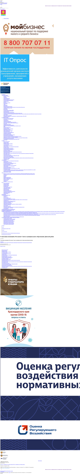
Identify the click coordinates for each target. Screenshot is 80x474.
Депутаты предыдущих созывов (8, 156)
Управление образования (7, 121)
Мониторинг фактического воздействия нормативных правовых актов (14, 216)
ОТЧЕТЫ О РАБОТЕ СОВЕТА (8, 143)
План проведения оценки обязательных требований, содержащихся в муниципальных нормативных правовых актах (20, 212)
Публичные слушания (7, 150)
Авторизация (2, 471)
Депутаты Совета (6, 142)
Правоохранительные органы (8, 106)
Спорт (4, 104)
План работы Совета (7, 154)
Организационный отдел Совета (8, 148)
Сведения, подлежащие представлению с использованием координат (13, 170)
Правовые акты (6, 161)
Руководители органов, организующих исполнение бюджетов (12, 136)
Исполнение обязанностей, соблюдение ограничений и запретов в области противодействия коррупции (17, 266)
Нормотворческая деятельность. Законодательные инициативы (11, 260)
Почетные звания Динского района (9, 110)
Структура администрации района (9, 118)
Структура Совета (6, 144)
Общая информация (6, 183)
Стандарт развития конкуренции (8, 100)
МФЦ (4, 126)
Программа (5, 123)
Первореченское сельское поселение (9, 222)
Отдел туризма (6, 205)
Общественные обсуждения (8, 203)
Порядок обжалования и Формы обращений (10, 165)
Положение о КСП (6, 185)
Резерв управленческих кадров (8, 130)
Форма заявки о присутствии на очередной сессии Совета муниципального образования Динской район (19, 153)
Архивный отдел (6, 200)
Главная (3, 225)
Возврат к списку (2, 246)
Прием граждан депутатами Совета (9, 157)
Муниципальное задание (7, 167)
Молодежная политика (7, 102)
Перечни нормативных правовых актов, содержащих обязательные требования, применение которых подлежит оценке (21, 213)
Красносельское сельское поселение (9, 223)
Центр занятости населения (8, 115)
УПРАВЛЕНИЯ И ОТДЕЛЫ (6, 195)
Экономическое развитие (7, 124)
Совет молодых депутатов (5, 263)
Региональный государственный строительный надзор (11, 139)
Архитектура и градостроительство (9, 132)
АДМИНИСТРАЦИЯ (5, 117)
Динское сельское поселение (8, 218)
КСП (2, 182)
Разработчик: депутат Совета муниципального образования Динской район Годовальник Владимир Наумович (16, 242)
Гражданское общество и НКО (8, 131)
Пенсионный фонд (6, 111)
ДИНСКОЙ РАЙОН (5, 95)
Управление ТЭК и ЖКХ (7, 202)
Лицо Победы (6, 114)
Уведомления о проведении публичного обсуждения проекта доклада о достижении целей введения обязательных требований (22, 215)
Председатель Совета (7, 141)
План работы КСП (6, 189)
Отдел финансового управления (8, 207)
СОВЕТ (3, 140)
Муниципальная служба (7, 127)
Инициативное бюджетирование (8, 135)
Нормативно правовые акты (8, 162)
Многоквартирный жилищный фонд (9, 112)
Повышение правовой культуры (8, 181)
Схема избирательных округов (8, 145)
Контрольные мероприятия (7, 190)
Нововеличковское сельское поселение (9, 219)
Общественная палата (7, 98)
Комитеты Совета (4, 251)
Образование (5, 103)
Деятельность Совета (7, 158)
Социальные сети (6, 159)
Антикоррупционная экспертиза (8, 149)
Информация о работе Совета (6, 228)
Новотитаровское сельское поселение (9, 221)
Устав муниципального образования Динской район (11, 146)
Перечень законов (6, 184)
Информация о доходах (7, 129)
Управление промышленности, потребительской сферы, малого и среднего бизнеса (15, 199)
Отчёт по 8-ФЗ (6, 193)
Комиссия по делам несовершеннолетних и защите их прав (12, 125)
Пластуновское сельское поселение (9, 224)
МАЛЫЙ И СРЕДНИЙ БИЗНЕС (6, 210)
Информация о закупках (7, 188)
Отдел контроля (6, 208)
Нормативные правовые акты (8, 192)
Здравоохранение (6, 101)
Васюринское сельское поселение (8, 220)
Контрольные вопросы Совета (8, 151)
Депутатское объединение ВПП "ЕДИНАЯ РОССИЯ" (11, 155)
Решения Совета (4, 254)
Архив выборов (6, 180)
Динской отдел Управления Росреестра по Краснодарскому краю (13, 113)
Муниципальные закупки (7, 171)
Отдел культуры (6, 197)
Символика (5, 97)
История (5, 96)
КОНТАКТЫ (4, 194)
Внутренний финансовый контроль (9, 138)
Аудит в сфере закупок (7, 187)
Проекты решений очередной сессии (7, 257)
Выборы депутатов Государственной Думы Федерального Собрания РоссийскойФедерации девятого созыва (19, 173)
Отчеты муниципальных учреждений (9, 166)
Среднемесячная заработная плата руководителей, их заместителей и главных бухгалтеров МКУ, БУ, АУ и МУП (20, 169)
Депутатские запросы (7, 152)
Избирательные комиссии (7, 177)
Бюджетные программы (7, 164)
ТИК (2, 172)
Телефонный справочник (7, 133)
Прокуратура (5, 105)
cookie (9, 472)
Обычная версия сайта (3, 3)
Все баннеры (40, 460)
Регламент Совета (6, 147)
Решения (5, 175)
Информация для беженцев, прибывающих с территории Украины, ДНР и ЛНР (15, 116)
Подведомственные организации (8, 128)
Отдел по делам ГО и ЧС (7, 198)
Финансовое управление (7, 206)
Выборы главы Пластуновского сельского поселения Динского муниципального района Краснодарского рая (19, 174)
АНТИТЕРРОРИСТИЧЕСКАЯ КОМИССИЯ (8, 209)
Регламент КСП (6, 186)
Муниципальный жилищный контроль (9, 134)
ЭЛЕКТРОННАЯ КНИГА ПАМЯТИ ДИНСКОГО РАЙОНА (10, 217)
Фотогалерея (5, 108)
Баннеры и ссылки (6, 179)
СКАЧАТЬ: (2, 241)
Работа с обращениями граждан (8, 178)
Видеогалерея (6, 109)
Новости (5, 176)
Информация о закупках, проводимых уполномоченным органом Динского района (15, 137)
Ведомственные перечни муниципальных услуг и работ (12, 168)
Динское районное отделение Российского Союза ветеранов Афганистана (14, 107)
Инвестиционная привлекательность (9, 99)
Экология (5, 196)
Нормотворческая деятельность (6, 234)
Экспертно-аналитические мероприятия (9, 191)
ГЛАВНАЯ (3, 94)
